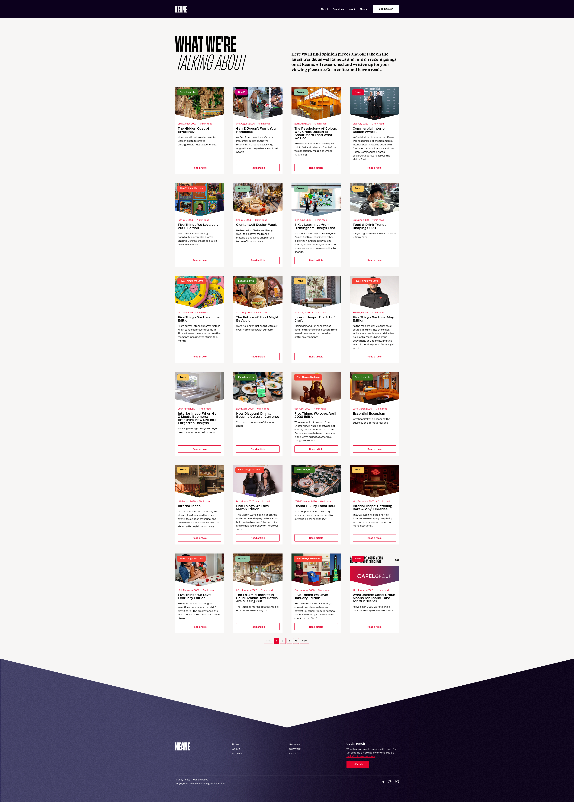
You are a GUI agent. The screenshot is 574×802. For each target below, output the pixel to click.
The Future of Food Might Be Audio (257, 319)
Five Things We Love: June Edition (199, 319)
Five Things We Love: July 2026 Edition (198, 226)
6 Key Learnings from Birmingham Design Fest (314, 226)
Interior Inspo (189, 505)
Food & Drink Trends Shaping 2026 (369, 226)
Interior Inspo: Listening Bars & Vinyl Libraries (372, 507)
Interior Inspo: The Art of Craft (314, 319)
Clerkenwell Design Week (256, 224)
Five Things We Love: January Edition (311, 596)
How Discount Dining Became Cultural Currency (258, 415)
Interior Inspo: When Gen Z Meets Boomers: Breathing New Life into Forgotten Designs (198, 418)
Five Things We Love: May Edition (373, 319)
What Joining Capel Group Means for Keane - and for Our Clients (374, 598)
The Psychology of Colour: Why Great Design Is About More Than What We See (315, 133)
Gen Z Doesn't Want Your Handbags (256, 130)
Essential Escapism (369, 413)
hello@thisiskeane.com (360, 755)
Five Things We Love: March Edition (252, 507)
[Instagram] (390, 781)
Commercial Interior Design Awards (369, 130)
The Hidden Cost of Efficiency (193, 130)
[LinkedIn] (382, 781)
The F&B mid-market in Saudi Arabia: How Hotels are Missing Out (257, 598)
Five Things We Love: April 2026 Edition (315, 415)
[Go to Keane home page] (182, 746)
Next (304, 640)
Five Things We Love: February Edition (194, 596)
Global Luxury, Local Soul (314, 505)
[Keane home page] (181, 9)
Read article (200, 167)
